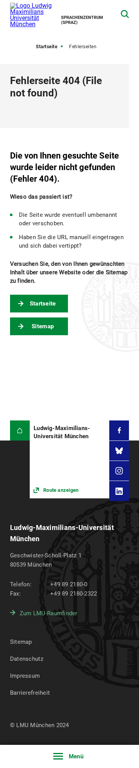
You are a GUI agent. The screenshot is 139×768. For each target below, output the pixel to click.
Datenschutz (26, 658)
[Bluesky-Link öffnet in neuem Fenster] (119, 451)
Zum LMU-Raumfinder (49, 613)
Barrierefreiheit (30, 692)
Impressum (25, 675)
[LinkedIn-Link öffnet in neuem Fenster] (119, 491)
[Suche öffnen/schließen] (125, 14)
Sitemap (43, 326)
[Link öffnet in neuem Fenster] (69, 459)
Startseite (46, 46)
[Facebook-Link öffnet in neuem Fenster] (119, 430)
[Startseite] (20, 430)
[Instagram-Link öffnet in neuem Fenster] (119, 471)
